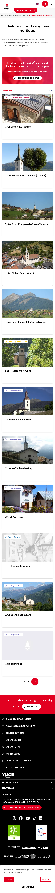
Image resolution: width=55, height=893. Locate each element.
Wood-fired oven (14, 517)
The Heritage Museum (17, 565)
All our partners (15, 768)
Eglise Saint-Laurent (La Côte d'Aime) (25, 321)
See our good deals (28, 78)
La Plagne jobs (13, 740)
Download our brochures (20, 726)
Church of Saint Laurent (18, 419)
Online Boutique (14, 733)
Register (32, 706)
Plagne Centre (14, 537)
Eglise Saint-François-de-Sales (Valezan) (26, 224)
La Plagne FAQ (13, 747)
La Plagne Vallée (14, 390)
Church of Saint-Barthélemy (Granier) (25, 175)
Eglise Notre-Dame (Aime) (19, 273)
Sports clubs (12, 754)
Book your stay (24, 10)
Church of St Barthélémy (18, 468)
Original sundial (13, 663)
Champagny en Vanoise (17, 342)
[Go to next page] (34, 681)
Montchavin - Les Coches (18, 97)
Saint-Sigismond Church (18, 370)
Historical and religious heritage (40, 15)
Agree (9, 879)
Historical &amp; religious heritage (13, 15)
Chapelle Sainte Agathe (18, 126)
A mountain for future (18, 719)
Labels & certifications (18, 761)
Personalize (27, 886)
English (37, 4)
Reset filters (7, 90)
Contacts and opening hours (23, 807)
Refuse (45, 879)
